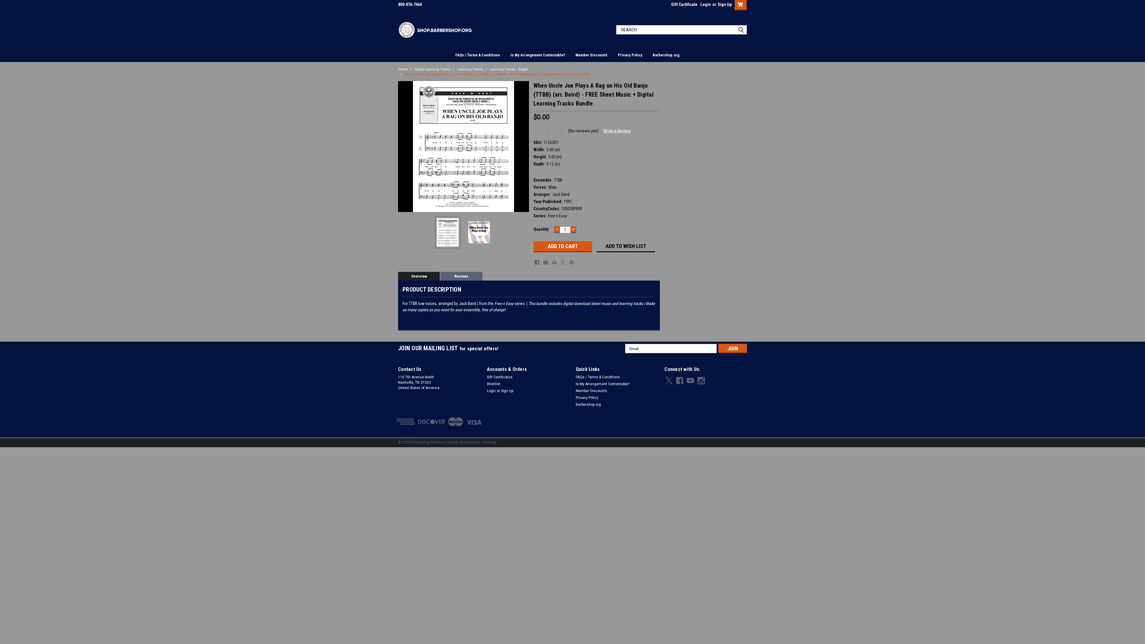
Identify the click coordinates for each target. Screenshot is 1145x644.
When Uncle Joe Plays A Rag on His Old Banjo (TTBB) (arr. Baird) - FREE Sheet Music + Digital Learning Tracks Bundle (497, 74)
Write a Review (617, 131)
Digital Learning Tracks (432, 69)
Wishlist (493, 384)
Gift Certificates (500, 377)
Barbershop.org (666, 55)
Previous (404, 146)
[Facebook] (537, 262)
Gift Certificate (684, 4)
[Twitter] (563, 262)
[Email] (545, 262)
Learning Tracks (470, 69)
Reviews (461, 276)
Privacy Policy (630, 55)
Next (523, 146)
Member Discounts (591, 55)
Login (705, 4)
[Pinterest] (571, 262)
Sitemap (489, 442)
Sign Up (725, 4)
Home (403, 69)
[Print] (554, 262)
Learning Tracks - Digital (509, 69)
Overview (419, 276)
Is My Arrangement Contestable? (537, 55)
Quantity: (541, 229)
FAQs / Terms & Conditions (477, 55)
